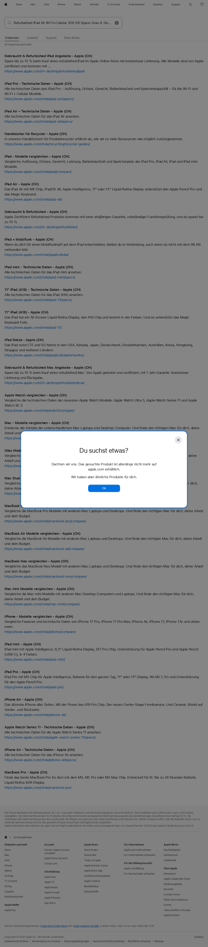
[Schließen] (178, 439)
